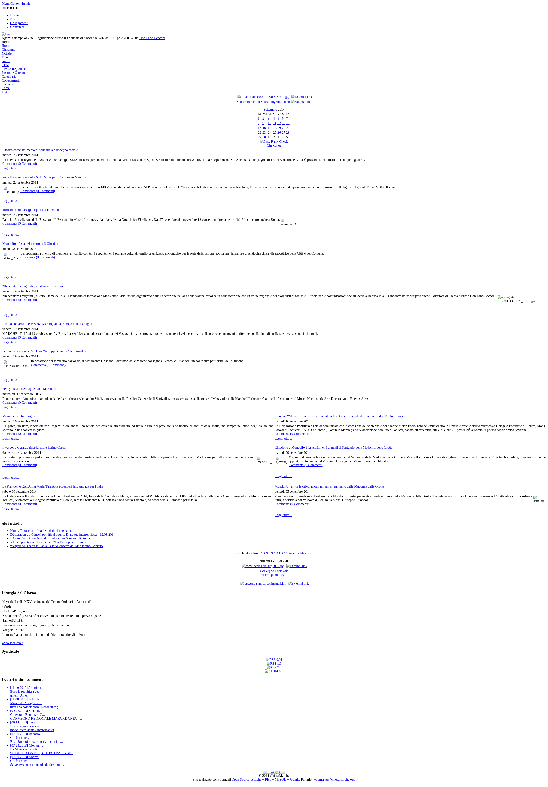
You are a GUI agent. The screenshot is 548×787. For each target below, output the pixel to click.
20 (283, 128)
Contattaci (17, 27)
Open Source (240, 779)
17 (269, 128)
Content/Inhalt (20, 3)
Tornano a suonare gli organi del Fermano (30, 210)
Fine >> (305, 553)
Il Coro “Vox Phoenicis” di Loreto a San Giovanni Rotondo (50, 538)
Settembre (270, 109)
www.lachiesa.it (12, 643)
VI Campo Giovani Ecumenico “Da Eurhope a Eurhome (48, 542)
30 (264, 137)
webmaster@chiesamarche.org (334, 779)
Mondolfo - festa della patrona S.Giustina (30, 243)
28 (288, 132)
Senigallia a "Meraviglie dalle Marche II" (30, 389)
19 (279, 128)
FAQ (5, 92)
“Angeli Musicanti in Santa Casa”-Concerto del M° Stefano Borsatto (56, 546)
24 (269, 132)
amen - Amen (25, 691)
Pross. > (293, 553)
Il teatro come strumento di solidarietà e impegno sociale (40, 150)
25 (275, 132)
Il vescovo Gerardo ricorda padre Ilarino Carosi (34, 447)
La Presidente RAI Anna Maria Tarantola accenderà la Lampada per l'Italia (52, 486)
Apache (256, 779)
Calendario (9, 76)
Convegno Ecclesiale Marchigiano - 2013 (274, 573)
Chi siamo (8, 49)
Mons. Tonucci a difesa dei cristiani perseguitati (42, 530)
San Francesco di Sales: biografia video (264, 102)
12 (279, 123)
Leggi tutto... (11, 168)
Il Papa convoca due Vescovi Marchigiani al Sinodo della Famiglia (47, 324)
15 (259, 128)
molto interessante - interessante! (32, 726)
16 (264, 128)
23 (264, 132)
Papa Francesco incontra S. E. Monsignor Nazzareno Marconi (44, 177)
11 (274, 123)
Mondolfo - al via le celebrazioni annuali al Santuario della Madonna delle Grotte (329, 486)
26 (279, 132)
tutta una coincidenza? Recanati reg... (35, 703)
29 (259, 137)
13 (283, 123)
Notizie (15, 19)
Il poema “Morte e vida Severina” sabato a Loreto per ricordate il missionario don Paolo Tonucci (340, 416)
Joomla (294, 779)
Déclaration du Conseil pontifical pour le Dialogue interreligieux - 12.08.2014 (62, 534)
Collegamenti (19, 23)
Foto (5, 57)
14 (288, 123)
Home (14, 15)
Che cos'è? (274, 145)
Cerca (6, 88)
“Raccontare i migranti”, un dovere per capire (33, 286)
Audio (6, 61)
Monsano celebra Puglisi (19, 416)
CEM (5, 65)
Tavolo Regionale (14, 69)
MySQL (280, 779)
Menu (6, 3)
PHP (268, 779)
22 (259, 132)
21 (288, 128)
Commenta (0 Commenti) (19, 163)
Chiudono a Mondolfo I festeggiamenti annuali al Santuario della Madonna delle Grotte (333, 447)
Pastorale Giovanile (15, 72)
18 (275, 128)
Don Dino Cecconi (152, 38)
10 (269, 123)
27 (283, 132)
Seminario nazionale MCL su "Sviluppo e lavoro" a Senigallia (44, 351)
